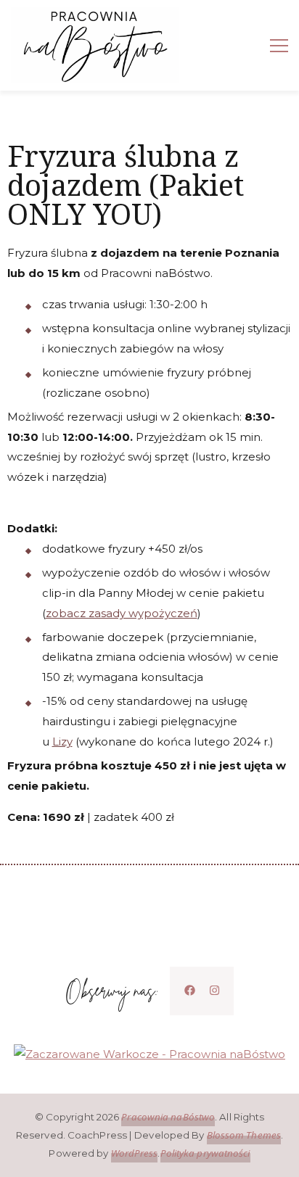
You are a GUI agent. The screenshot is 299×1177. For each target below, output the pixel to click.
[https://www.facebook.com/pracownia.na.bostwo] (190, 990)
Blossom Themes (244, 1134)
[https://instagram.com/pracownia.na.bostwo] (214, 990)
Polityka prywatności (205, 1153)
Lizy (62, 741)
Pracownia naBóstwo (168, 1116)
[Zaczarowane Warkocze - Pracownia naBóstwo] (149, 1054)
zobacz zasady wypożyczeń (121, 613)
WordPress (134, 1153)
